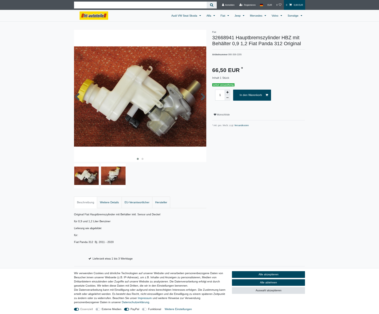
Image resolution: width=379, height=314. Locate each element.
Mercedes (256, 15)
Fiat (223, 15)
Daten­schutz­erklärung (135, 302)
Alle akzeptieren (269, 274)
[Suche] (212, 5)
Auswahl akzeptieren (268, 290)
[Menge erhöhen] (227, 92)
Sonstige (293, 15)
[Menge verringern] (227, 98)
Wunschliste (223, 114)
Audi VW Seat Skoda (184, 15)
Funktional (154, 309)
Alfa (209, 15)
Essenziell (86, 309)
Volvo (275, 15)
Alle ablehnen (268, 282)
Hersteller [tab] (161, 202)
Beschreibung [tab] (85, 202)
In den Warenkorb (251, 95)
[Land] (261, 5)
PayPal (134, 309)
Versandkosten (241, 125)
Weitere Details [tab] (109, 202)
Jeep (238, 15)
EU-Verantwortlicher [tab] (137, 202)
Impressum (145, 298)
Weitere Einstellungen (178, 309)
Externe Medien (111, 309)
